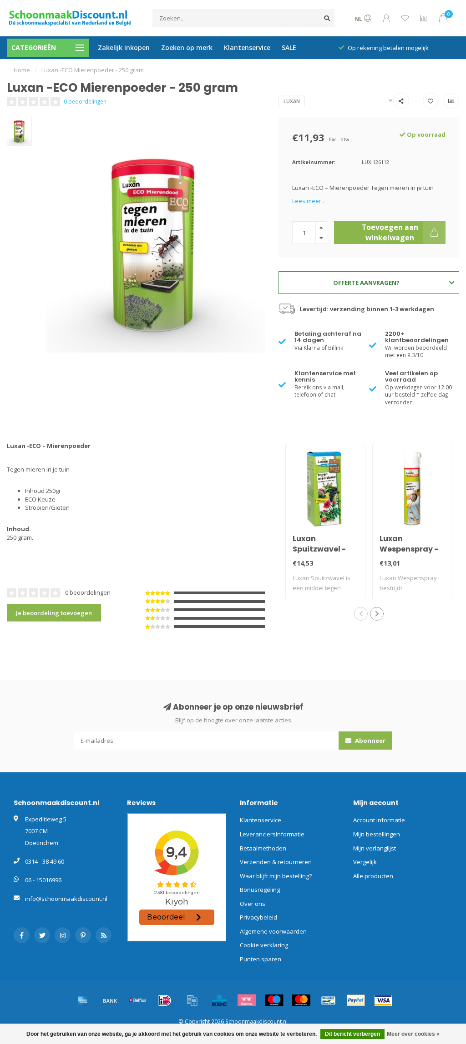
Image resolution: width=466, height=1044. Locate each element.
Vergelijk (365, 862)
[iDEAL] (164, 1000)
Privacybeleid (258, 917)
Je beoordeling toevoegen (54, 613)
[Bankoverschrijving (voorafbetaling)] (110, 1000)
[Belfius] (137, 1000)
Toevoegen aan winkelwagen (390, 232)
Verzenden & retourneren (276, 862)
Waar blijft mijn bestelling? (276, 876)
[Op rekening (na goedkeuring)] (192, 1000)
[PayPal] (355, 1000)
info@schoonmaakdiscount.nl (66, 899)
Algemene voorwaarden (273, 931)
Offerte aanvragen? (366, 282)
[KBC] (219, 1000)
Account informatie (379, 820)
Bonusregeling (260, 889)
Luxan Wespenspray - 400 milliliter (409, 549)
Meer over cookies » (413, 1034)
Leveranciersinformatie (272, 834)
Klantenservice (247, 47)
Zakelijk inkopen (124, 47)
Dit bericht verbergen (352, 1034)
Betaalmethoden (263, 848)
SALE (289, 47)
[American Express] (82, 1000)
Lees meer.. (308, 201)
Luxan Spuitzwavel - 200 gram (319, 549)
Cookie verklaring (264, 945)
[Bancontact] (328, 1000)
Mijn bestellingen (376, 834)
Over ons (252, 904)
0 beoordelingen (85, 101)
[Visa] (383, 1000)
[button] (361, 614)
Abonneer (369, 740)
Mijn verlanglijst (374, 848)
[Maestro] (274, 1000)
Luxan (292, 101)
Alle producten (373, 876)
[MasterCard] (301, 1000)
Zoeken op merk (187, 47)
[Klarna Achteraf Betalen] (246, 1000)
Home (22, 70)
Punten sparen (260, 959)
